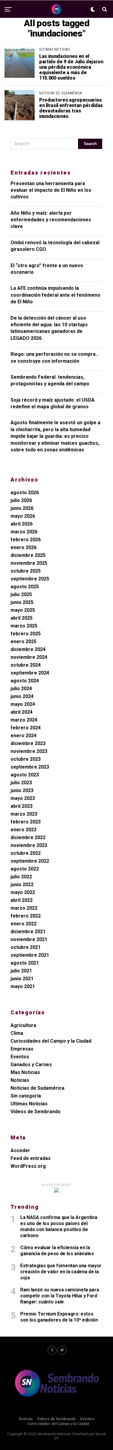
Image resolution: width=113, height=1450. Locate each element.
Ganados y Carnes (31, 1064)
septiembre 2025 (30, 579)
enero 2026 (23, 547)
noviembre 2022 (29, 845)
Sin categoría (26, 1096)
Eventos (20, 1057)
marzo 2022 (24, 908)
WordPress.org (28, 1166)
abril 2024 (22, 712)
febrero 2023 (26, 822)
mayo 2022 (23, 892)
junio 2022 (22, 884)
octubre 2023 (26, 759)
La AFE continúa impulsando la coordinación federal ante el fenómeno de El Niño (55, 295)
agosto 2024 (25, 681)
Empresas (22, 1049)
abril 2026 (22, 524)
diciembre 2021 (28, 931)
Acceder (20, 1150)
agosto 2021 (25, 963)
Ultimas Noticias (29, 1104)
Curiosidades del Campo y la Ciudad (51, 1041)
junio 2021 (22, 978)
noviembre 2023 (29, 751)
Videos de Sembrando (36, 1111)
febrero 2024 (26, 728)
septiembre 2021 (30, 955)
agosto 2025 (25, 586)
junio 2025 (22, 602)
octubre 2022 (26, 853)
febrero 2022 (26, 916)
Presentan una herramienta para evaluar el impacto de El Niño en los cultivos (51, 190)
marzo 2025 (24, 626)
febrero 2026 (26, 539)
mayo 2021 (23, 986)
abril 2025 (22, 618)
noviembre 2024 (29, 657)
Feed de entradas (31, 1158)
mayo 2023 (23, 798)
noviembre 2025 (29, 563)
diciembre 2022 (28, 837)
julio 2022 (21, 877)
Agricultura (23, 1025)
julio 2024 (21, 688)
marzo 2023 (24, 814)
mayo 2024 (23, 704)
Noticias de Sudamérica (37, 1088)
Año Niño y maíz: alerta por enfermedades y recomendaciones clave (51, 219)
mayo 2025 (23, 610)
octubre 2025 (26, 571)
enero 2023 (23, 829)
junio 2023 (22, 790)
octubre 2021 (26, 947)
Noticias (20, 1080)
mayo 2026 (23, 516)
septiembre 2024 (30, 673)
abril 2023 (22, 806)
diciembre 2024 (28, 649)
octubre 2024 (26, 665)
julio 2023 (21, 782)
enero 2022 (23, 924)
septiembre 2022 (30, 861)
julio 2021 (21, 971)
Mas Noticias (25, 1072)
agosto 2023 (25, 775)
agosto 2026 (25, 492)
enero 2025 (23, 641)
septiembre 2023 (30, 767)
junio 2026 (22, 508)
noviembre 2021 (29, 939)
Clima (17, 1033)
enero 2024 (23, 735)
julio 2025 (21, 594)
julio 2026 (21, 500)
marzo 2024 (24, 720)
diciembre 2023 (28, 743)
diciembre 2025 (28, 555)
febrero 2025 (26, 634)
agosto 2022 (25, 869)
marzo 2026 (24, 532)
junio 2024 (22, 696)
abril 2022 (22, 900)
